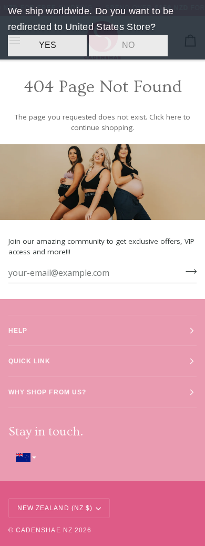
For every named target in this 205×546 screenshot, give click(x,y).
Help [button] (17, 330)
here (173, 117)
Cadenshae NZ (44, 530)
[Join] (188, 271)
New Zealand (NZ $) (55, 507)
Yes (47, 45)
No (128, 45)
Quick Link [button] (29, 361)
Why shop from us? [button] (47, 392)
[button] (102, 457)
